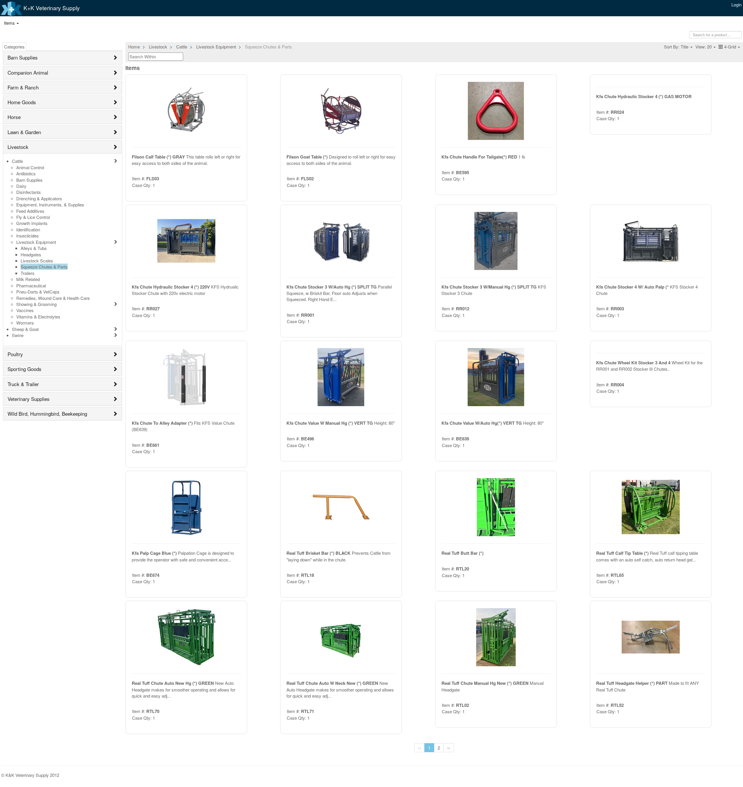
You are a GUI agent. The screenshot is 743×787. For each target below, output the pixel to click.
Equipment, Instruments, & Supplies (50, 204)
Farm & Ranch (23, 87)
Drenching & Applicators (39, 198)
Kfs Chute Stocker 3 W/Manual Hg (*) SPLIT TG (489, 287)
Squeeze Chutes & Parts (44, 267)
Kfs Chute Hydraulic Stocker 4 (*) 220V (171, 287)
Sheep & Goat (25, 329)
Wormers (25, 323)
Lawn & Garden (24, 132)
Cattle (17, 161)
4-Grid (730, 47)
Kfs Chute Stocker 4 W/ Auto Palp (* (633, 287)
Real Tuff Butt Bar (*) (462, 553)
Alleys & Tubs (34, 248)
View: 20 (704, 47)
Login (736, 4)
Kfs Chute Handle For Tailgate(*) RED (479, 157)
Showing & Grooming (36, 304)
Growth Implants (32, 223)
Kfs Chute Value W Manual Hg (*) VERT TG (330, 423)
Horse (14, 116)
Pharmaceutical (31, 285)
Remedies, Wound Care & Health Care (53, 298)
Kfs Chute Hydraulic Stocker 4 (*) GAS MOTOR (644, 96)
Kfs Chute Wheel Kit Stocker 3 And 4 (634, 362)
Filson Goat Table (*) (307, 157)
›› (448, 748)
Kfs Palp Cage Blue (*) (155, 553)
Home (134, 47)
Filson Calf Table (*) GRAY (159, 157)
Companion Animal (28, 72)
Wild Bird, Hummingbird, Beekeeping (47, 413)
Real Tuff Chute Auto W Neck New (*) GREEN (332, 683)
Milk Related (28, 279)
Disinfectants (28, 192)
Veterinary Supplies (29, 398)
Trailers (28, 273)
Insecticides (27, 236)
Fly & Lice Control (33, 217)
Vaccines (25, 310)
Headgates (31, 254)
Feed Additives (30, 211)
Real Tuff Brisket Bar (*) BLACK (319, 553)
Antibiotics (26, 173)
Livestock (18, 146)
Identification (28, 229)
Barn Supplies (23, 57)
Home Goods (22, 102)
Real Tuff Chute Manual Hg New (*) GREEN (485, 683)
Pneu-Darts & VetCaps (37, 292)
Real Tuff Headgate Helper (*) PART (632, 683)
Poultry (15, 354)
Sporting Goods (25, 368)
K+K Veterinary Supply (51, 8)
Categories (14, 47)
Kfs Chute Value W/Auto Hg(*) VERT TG (482, 423)
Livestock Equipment (36, 242)
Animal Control (30, 167)
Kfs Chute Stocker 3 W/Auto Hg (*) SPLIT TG (332, 287)
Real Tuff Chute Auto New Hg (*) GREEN (173, 683)
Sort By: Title (677, 47)
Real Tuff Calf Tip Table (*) (623, 553)
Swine (18, 335)
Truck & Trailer (23, 384)
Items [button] (10, 23)
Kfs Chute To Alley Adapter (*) (163, 423)
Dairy (21, 186)
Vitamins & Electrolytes (38, 317)
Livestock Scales (37, 260)
